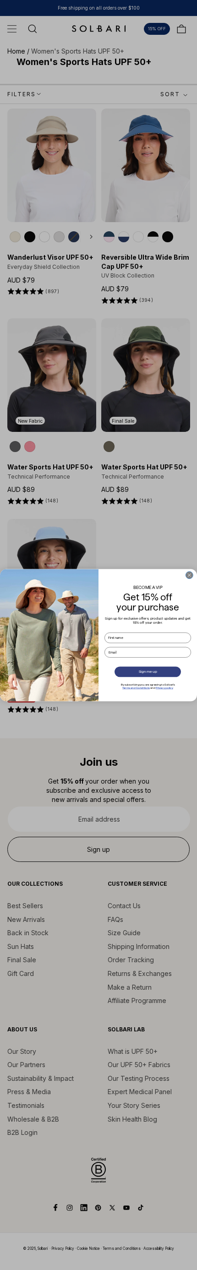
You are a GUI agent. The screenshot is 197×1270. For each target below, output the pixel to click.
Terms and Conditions (136, 687)
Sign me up (148, 671)
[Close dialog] (189, 574)
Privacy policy (164, 687)
